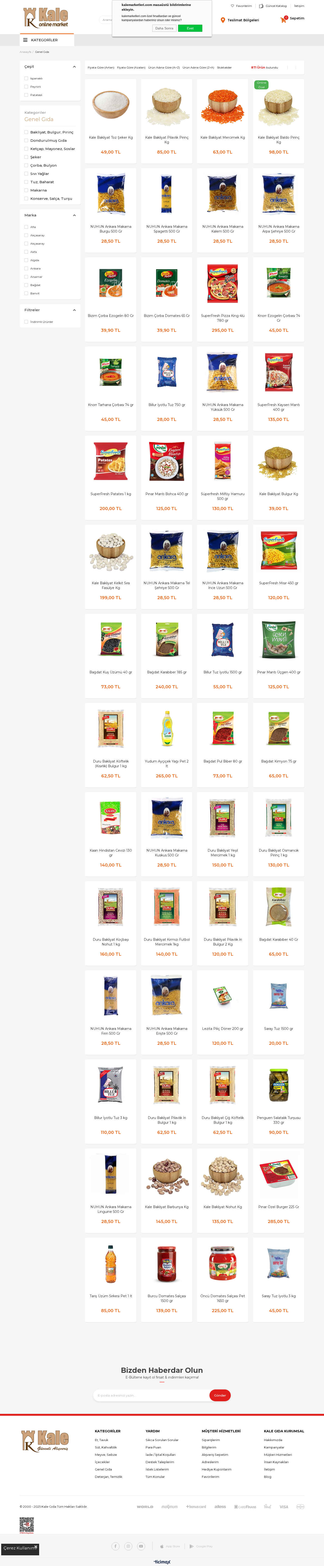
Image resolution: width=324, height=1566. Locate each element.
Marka (30, 215)
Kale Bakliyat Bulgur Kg (278, 494)
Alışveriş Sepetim (215, 1454)
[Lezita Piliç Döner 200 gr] (222, 996)
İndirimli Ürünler (41, 322)
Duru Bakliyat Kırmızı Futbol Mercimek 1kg (167, 941)
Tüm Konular (155, 1477)
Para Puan (153, 1447)
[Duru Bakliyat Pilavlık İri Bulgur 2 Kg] (222, 907)
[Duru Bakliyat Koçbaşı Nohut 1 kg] (111, 907)
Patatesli (36, 95)
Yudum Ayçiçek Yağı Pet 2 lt (167, 763)
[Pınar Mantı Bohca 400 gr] (166, 461)
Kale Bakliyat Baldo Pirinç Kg (279, 139)
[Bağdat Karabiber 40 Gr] (278, 907)
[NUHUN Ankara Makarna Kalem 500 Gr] (222, 194)
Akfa (33, 252)
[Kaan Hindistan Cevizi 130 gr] (111, 817)
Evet (190, 28)
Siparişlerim (211, 1440)
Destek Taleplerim (160, 1462)
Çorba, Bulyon (43, 165)
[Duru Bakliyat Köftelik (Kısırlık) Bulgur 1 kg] (111, 728)
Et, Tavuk (101, 1440)
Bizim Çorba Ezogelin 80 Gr (111, 316)
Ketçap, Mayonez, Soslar (52, 149)
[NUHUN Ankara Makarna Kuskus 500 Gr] (166, 817)
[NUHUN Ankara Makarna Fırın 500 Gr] (111, 996)
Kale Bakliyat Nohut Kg (223, 1207)
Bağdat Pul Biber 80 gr (223, 761)
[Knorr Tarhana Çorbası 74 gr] (111, 372)
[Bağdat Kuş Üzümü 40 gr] (111, 639)
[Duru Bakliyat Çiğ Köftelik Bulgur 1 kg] (222, 1085)
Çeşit (29, 66)
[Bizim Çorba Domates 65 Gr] (166, 283)
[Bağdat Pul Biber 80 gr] (222, 728)
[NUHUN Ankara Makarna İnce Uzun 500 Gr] (222, 550)
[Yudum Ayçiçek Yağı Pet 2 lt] (166, 728)
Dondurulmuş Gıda (48, 140)
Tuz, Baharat (42, 182)
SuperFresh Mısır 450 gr (278, 583)
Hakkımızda (273, 1440)
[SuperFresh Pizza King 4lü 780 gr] (222, 283)
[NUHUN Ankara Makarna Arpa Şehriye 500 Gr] (278, 194)
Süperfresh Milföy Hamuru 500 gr (223, 496)
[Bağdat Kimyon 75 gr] (278, 728)
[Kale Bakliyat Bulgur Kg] (278, 461)
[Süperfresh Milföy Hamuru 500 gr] (222, 461)
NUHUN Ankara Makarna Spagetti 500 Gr (166, 228)
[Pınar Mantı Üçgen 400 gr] (278, 639)
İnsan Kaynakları (276, 1462)
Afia (33, 227)
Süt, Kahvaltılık (106, 1447)
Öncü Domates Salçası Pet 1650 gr (222, 1298)
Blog (267, 1477)
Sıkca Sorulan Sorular (162, 1440)
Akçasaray (37, 235)
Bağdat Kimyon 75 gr (278, 761)
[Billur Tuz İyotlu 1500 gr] (222, 639)
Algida (34, 260)
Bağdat (35, 285)
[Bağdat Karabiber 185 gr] (166, 639)
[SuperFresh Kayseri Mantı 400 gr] (278, 372)
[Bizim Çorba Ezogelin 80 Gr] (111, 283)
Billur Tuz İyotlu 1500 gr (223, 672)
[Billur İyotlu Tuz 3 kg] (111, 1085)
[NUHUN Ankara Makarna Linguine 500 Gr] (111, 1174)
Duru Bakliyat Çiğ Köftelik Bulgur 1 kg (223, 1120)
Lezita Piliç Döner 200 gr (222, 1029)
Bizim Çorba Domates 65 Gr (167, 316)
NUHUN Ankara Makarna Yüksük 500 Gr (222, 407)
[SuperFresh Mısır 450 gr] (278, 550)
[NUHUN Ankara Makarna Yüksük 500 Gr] (222, 372)
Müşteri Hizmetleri (278, 1454)
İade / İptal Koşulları (161, 1454)
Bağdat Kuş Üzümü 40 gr (110, 672)
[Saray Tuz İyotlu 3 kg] (278, 1263)
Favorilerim (244, 6)
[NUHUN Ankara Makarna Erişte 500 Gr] (166, 996)
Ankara (35, 268)
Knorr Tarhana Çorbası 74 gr (111, 405)
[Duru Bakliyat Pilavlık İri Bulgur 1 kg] (166, 1085)
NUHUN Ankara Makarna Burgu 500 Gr (110, 228)
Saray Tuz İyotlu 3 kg (279, 1296)
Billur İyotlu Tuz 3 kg (110, 1118)
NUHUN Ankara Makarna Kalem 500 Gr (222, 228)
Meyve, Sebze (106, 1454)
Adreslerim (210, 1462)
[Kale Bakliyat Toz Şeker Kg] (111, 105)
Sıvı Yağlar (39, 173)
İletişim (299, 6)
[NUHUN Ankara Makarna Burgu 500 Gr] (111, 194)
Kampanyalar (274, 1447)
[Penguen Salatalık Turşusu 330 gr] (278, 1085)
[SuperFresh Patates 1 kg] (111, 461)
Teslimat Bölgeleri (243, 20)
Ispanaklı (36, 78)
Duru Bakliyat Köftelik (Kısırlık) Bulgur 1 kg (111, 763)
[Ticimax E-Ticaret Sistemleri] (162, 1562)
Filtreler (32, 310)
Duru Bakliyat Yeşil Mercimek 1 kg (223, 852)
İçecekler (102, 1462)
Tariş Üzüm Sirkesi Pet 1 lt (111, 1296)
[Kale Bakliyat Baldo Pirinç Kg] (278, 105)
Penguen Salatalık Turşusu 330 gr (279, 1120)
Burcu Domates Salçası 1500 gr (167, 1298)
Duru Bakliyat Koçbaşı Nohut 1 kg (111, 941)
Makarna (38, 190)
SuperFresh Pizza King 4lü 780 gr (223, 318)
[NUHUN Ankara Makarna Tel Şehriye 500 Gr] (166, 550)
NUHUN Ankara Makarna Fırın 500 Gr (110, 1031)
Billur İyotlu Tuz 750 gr (166, 405)
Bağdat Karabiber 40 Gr (278, 939)
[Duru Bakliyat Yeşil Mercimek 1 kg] (222, 817)
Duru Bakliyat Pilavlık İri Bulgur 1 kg (167, 1120)
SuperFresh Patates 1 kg (111, 494)
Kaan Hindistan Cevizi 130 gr (111, 852)
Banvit (35, 293)
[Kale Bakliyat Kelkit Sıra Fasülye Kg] (111, 550)
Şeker (35, 157)
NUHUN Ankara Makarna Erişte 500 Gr (166, 1031)
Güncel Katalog (276, 6)
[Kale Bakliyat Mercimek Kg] (222, 105)
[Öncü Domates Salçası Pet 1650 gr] (222, 1263)
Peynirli (35, 86)
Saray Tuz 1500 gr (278, 1029)
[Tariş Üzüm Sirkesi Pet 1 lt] (111, 1263)
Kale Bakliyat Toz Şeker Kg (111, 137)
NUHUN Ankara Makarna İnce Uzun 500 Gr (222, 585)
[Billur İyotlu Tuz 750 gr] (166, 372)
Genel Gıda (103, 1469)
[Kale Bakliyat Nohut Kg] (222, 1174)
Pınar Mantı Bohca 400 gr (166, 494)
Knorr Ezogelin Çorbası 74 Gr (279, 318)
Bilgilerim (209, 1447)
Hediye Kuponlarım (216, 1469)
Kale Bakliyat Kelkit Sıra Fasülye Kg (111, 585)
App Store (173, 1546)
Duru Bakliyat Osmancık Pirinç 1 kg (279, 852)
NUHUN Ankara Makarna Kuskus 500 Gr (166, 852)
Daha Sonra (164, 28)
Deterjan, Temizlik (108, 1477)
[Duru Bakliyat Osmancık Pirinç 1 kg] (278, 817)
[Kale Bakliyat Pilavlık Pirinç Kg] (166, 105)
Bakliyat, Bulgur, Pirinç (52, 132)
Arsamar (36, 277)
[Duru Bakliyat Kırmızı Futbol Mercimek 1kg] (166, 907)
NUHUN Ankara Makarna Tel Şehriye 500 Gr (166, 585)
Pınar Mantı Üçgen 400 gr (279, 672)
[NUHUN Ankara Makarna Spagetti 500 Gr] (166, 194)
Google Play (204, 1546)
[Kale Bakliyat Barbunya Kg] (166, 1174)
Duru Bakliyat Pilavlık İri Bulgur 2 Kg (223, 941)
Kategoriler (35, 112)
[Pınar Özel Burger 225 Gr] (278, 1174)
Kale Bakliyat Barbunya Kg (167, 1207)
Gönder (220, 1395)
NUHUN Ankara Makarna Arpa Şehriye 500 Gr (278, 228)
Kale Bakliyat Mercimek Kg (222, 137)
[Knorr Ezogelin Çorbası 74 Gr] (278, 283)
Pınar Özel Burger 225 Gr (278, 1207)
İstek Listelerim (157, 1469)
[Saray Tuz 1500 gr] (278, 996)
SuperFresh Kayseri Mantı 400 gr (279, 407)
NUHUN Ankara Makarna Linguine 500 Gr (110, 1209)
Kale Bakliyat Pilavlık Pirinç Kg (167, 139)
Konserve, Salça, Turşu (51, 198)
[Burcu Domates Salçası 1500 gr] (166, 1263)
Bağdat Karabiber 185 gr (167, 672)
